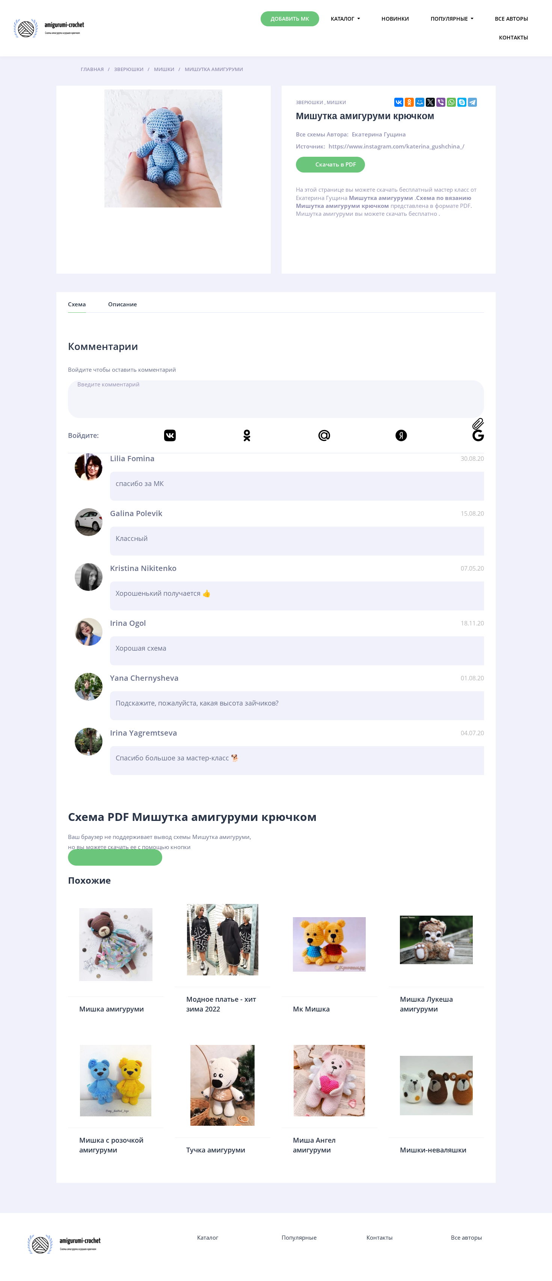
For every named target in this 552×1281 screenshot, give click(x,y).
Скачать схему (115, 857)
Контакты (513, 37)
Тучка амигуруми (215, 1149)
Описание (122, 304)
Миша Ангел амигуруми (314, 1145)
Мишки (336, 102)
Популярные (449, 18)
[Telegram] (472, 102)
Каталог (342, 18)
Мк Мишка (311, 1008)
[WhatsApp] (451, 102)
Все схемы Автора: (322, 134)
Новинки (395, 18)
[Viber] (440, 102)
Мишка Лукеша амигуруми (426, 1004)
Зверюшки (309, 102)
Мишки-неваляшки (433, 1149)
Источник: (310, 146)
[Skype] (461, 102)
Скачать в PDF (335, 164)
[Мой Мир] (419, 102)
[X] (430, 102)
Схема (77, 304)
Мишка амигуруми (111, 1008)
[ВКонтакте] (398, 102)
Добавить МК (290, 18)
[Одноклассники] (409, 102)
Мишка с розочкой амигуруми (111, 1145)
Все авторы (511, 18)
